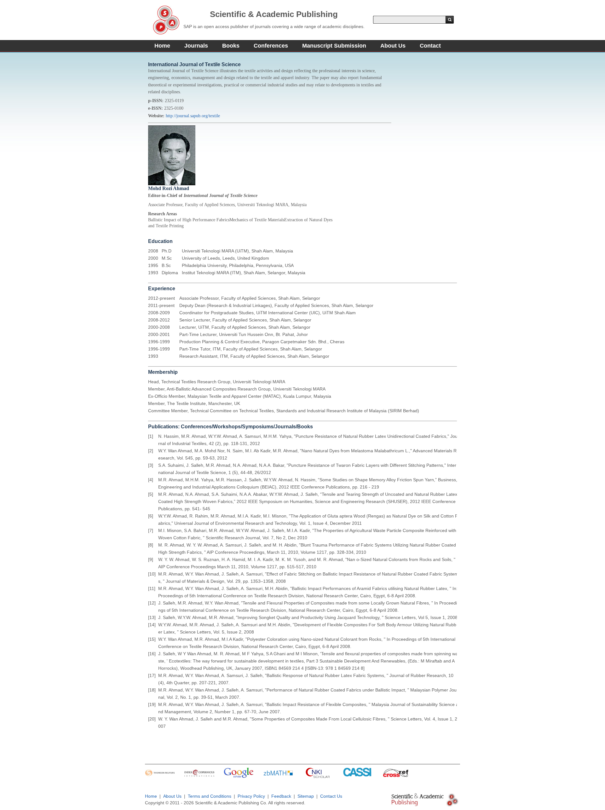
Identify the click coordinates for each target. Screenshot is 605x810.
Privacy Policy (251, 796)
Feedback (281, 796)
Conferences (271, 46)
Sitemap (305, 796)
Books (230, 46)
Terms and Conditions (209, 796)
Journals (196, 46)
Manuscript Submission (334, 46)
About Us (393, 46)
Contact (430, 46)
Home (162, 46)
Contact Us (331, 796)
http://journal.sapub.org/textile (193, 115)
